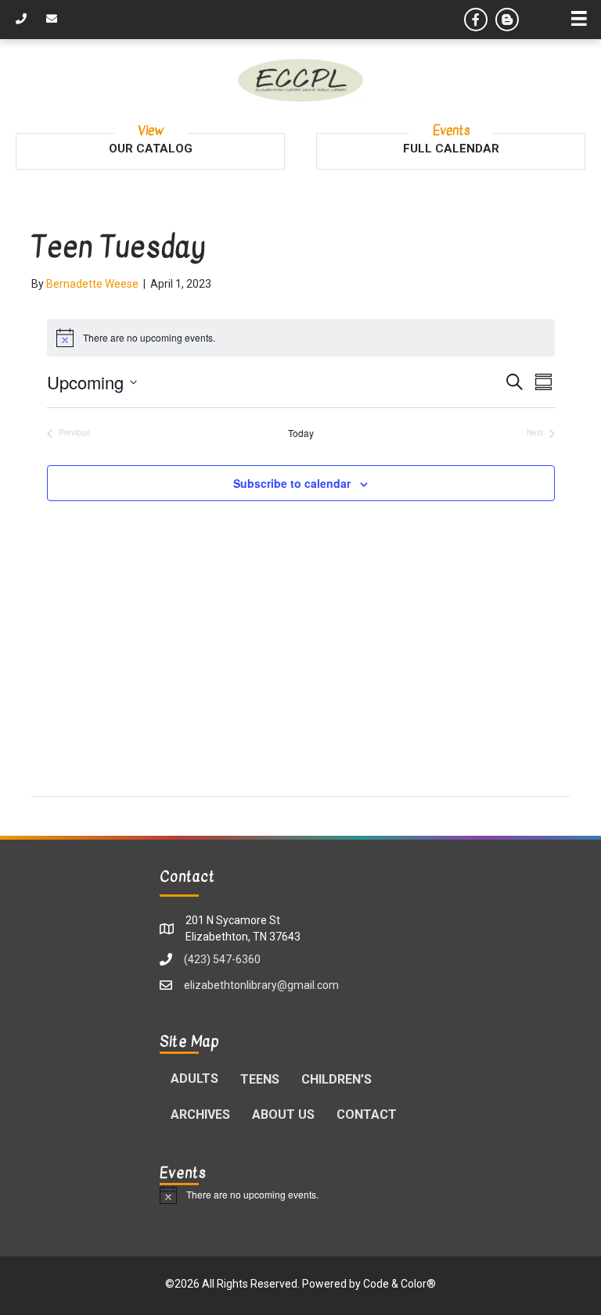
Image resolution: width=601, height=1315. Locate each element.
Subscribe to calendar (292, 483)
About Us (283, 1114)
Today (301, 433)
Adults (194, 1078)
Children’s (336, 1079)
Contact (366, 1114)
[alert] (300, 1194)
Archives (200, 1114)
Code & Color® (399, 1283)
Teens (259, 1079)
